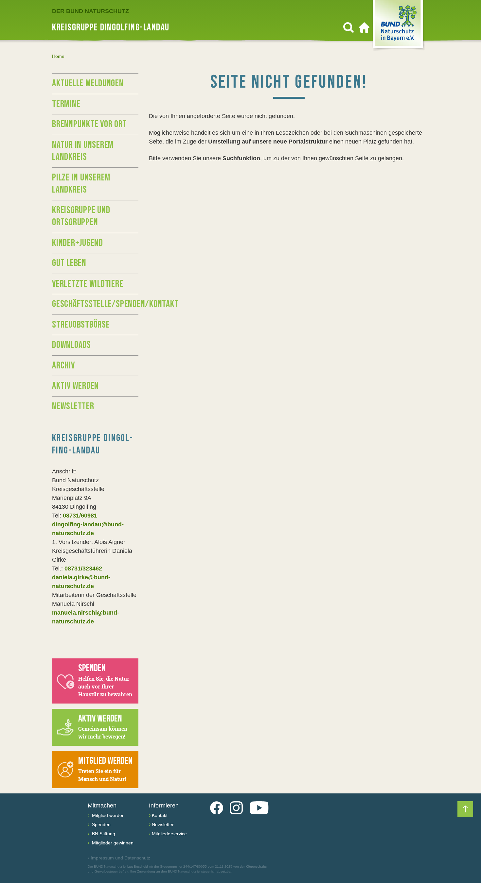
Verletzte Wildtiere (87, 284)
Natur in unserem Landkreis (83, 151)
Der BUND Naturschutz (90, 11)
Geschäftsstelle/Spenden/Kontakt (95, 304)
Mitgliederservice (169, 833)
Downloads (71, 345)
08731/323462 (83, 568)
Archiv (63, 365)
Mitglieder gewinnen (112, 842)
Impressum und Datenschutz (119, 857)
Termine (66, 104)
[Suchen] (348, 27)
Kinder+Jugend (77, 243)
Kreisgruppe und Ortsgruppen (81, 216)
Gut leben (69, 263)
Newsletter (73, 406)
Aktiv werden (75, 386)
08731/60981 (80, 515)
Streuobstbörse (81, 325)
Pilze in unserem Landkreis (81, 184)
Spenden (101, 824)
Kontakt (160, 815)
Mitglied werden (108, 815)
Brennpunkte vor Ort (89, 124)
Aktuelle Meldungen (88, 83)
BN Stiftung (103, 833)
